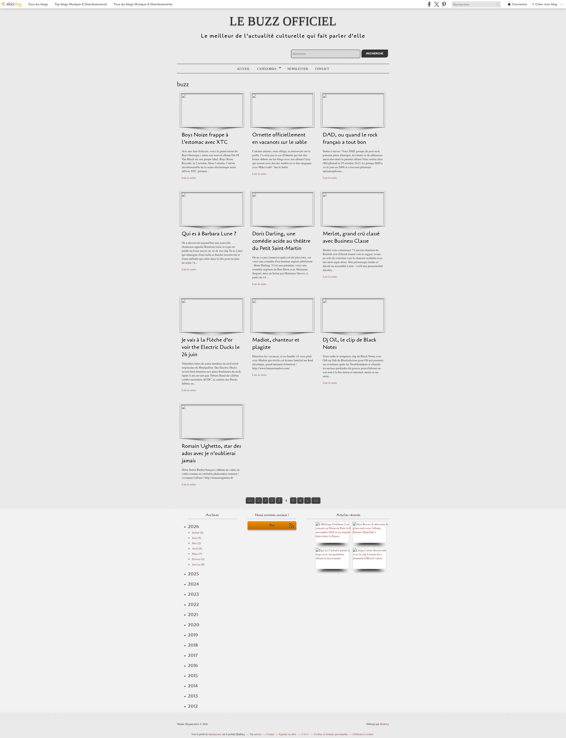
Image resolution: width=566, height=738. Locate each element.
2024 (193, 584)
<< (250, 500)
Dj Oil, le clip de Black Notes (349, 343)
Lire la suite (189, 178)
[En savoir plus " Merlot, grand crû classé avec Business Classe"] (353, 224)
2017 (192, 655)
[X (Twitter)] (436, 4)
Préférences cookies (363, 734)
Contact (322, 69)
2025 (193, 574)
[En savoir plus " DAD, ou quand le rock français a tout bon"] (353, 125)
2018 (193, 645)
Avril (195, 548)
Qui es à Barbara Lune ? (209, 233)
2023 (193, 594)
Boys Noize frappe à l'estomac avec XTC (205, 138)
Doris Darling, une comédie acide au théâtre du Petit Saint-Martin (281, 241)
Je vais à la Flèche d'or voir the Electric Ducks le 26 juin (211, 347)
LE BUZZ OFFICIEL (283, 21)
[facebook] (429, 4)
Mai (194, 543)
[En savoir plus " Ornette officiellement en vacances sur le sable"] (282, 125)
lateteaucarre (214, 734)
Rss (272, 525)
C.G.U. (305, 734)
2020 (193, 624)
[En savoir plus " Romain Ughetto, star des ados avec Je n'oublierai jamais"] (212, 436)
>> (316, 500)
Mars (195, 554)
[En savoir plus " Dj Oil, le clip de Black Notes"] (353, 330)
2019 (193, 635)
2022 (193, 604)
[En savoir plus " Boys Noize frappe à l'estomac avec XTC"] (212, 125)
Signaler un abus (288, 734)
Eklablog (384, 724)
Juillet (195, 532)
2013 (193, 696)
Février (196, 559)
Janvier (196, 564)
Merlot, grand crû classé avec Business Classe (351, 237)
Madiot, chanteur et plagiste (275, 343)
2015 (193, 675)
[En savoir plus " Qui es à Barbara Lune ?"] (212, 224)
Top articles (256, 734)
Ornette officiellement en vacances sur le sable (279, 138)
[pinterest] (444, 4)
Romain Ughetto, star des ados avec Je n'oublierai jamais (211, 453)
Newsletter (297, 69)
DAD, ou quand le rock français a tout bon (350, 138)
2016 (193, 665)
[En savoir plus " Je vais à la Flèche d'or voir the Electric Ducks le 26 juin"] (212, 330)
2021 (193, 614)
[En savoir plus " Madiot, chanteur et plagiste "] (282, 330)
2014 (193, 685)
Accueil (243, 69)
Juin (194, 538)
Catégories (265, 69)
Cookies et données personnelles (331, 734)
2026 (193, 526)
